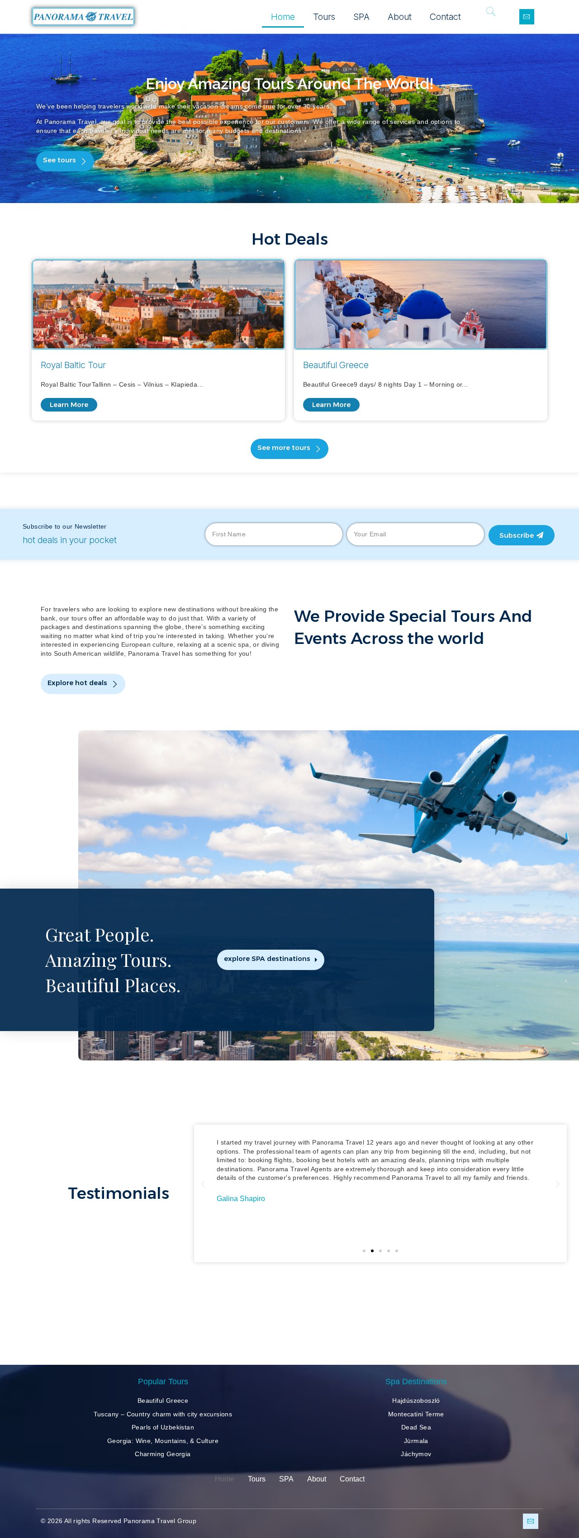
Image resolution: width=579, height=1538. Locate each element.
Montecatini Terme (416, 1414)
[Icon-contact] (527, 16)
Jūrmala (416, 1440)
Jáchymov (416, 1454)
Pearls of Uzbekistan (163, 1427)
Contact (445, 16)
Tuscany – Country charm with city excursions (163, 1414)
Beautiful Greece (163, 1400)
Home (283, 16)
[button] (65, 161)
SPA (361, 16)
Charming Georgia (162, 1454)
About (400, 16)
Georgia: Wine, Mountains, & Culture (162, 1440)
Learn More (69, 404)
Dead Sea (416, 1427)
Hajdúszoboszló (416, 1400)
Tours (324, 16)
